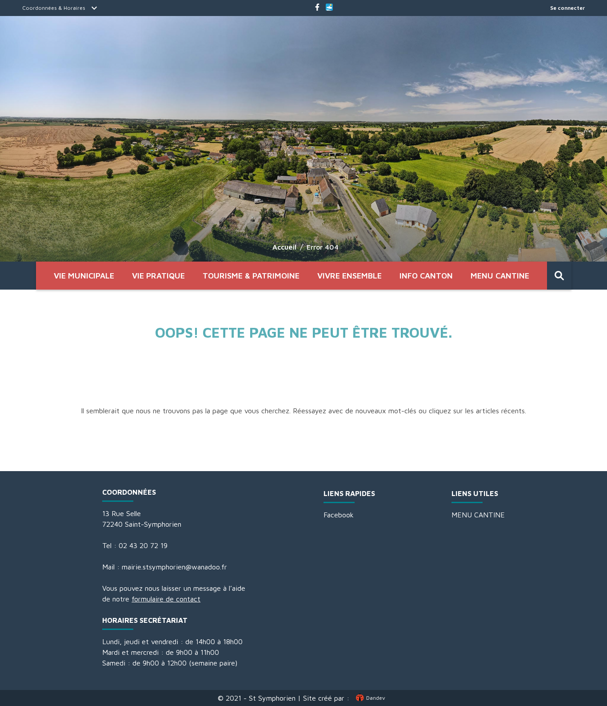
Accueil (284, 247)
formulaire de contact (166, 599)
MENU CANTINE (500, 275)
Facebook (338, 515)
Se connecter (567, 7)
